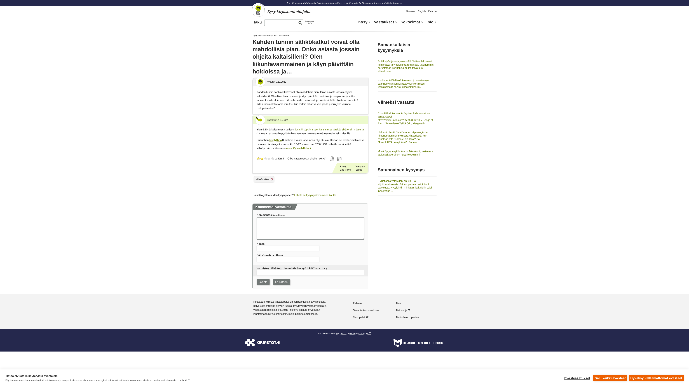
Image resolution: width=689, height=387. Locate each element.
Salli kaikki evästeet (610, 378)
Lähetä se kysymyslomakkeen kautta (315, 195)
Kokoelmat (410, 22)
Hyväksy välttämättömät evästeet (656, 378)
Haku (257, 22)
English (422, 11)
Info (429, 22)
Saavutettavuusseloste (366, 310)
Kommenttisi (265, 214)
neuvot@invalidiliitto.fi (298, 148)
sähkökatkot (262, 179)
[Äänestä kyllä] (332, 158)
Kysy (362, 22)
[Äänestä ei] (339, 159)
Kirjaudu (432, 11)
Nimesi (261, 243)
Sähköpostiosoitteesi (270, 255)
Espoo (358, 169)
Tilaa (398, 303)
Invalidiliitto (275, 140)
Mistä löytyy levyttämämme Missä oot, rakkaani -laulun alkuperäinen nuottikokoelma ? (405, 153)
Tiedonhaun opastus (407, 317)
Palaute (357, 303)
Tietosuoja (401, 310)
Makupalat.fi (360, 317)
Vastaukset (384, 22)
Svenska (410, 11)
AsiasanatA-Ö (309, 22)
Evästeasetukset (577, 378)
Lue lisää (182, 380)
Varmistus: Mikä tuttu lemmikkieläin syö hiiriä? (286, 268)
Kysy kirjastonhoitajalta (264, 35)
